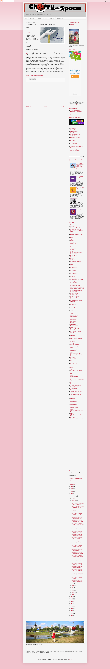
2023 (72, 491)
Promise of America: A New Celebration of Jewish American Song (76, 354)
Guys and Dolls (73, 282)
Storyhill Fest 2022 (75, 511)
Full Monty (72, 268)
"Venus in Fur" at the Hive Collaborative (79, 200)
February (74, 592)
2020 (72, 598)
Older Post (62, 106)
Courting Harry (73, 259)
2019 (72, 599)
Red (71, 360)
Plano (71, 347)
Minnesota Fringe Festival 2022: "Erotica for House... (77, 578)
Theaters (39, 18)
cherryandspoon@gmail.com (75, 104)
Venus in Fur (72, 398)
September (74, 500)
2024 (72, 490)
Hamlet (71, 284)
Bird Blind (72, 240)
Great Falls (72, 276)
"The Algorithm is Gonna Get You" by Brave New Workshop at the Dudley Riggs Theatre (80, 166)
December (74, 495)
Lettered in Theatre (74, 131)
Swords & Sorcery (74, 383)
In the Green (72, 302)
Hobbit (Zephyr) (73, 291)
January (73, 594)
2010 (72, 615)
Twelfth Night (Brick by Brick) (76, 391)
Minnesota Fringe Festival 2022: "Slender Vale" (76, 543)
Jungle (71, 313)
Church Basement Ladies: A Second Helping (76, 253)
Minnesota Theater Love (75, 134)
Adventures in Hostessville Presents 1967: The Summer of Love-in (76, 230)
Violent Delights (73, 401)
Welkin (71, 409)
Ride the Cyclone (73, 363)
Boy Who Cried (73, 243)
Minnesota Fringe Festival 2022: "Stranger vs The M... (77, 581)
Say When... (72, 369)
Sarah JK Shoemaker (46, 80)
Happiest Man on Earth (75, 285)
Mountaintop (72, 335)
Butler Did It (72, 245)
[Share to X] (32, 79)
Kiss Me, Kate (73, 318)
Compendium (73, 129)
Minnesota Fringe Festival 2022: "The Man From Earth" (77, 524)
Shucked (72, 372)
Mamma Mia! (73, 324)
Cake (71, 246)
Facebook (72, 24)
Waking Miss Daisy (74, 406)
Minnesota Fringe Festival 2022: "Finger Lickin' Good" (77, 535)
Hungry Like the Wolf (74, 296)
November (74, 496)
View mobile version (45, 109)
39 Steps (72, 224)
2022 (72, 493)
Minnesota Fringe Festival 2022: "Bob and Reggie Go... (77, 556)
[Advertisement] (45, 95)
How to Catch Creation (75, 294)
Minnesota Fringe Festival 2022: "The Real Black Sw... (77, 570)
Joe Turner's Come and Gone (76, 309)
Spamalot (72, 378)
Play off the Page (73, 138)
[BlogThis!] (31, 79)
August (73, 502)
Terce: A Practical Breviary (75, 385)
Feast (71, 264)
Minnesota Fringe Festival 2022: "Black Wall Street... (77, 527)
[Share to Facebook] (33, 79)
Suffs (71, 382)
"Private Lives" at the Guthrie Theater (79, 211)
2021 (72, 596)
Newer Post (28, 106)
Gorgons (72, 275)
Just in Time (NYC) (74, 315)
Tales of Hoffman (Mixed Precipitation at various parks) (76, 111)
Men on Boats (73, 327)
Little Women (73, 319)
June (73, 585)
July (72, 583)
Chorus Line (72, 251)
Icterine (30, 32)
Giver (71, 272)
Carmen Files (73, 248)
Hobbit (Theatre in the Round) (76, 290)
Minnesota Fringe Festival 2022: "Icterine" (76, 550)
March (73, 590)
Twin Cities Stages (74, 149)
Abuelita (72, 226)
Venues (45, 18)
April (73, 589)
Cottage (72, 258)
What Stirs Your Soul (74, 150)
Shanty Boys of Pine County (76, 370)
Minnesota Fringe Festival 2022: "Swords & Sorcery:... (77, 532)
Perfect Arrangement (74, 344)
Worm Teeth (72, 417)
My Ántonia (72, 340)
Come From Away (74, 255)
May (73, 587)
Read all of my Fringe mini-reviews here (34, 75)
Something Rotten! (74, 376)
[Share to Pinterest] (35, 79)
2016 (72, 605)
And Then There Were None (76, 234)
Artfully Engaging (73, 128)
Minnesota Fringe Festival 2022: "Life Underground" (77, 561)
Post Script (72, 140)
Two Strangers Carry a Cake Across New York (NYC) (76, 396)
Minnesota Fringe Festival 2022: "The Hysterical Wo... (77, 529)
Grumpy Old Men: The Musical (76, 279)
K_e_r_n (36, 80)
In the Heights (73, 304)
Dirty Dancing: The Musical (75, 261)
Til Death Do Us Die (74, 386)
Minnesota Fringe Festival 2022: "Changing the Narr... (77, 553)
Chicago (72, 249)
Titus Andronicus (73, 388)
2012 (72, 612)
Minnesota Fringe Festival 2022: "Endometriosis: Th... (77, 567)
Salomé (71, 367)
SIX (71, 373)
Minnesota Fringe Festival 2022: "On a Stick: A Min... (77, 573)
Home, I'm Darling (74, 293)
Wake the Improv (73, 404)
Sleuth (71, 375)
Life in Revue (73, 132)
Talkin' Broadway (73, 143)
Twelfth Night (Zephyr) (74, 392)
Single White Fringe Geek (75, 142)
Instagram (72, 25)
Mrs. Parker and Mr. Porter (75, 337)
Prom (71, 352)
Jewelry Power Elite (74, 306)
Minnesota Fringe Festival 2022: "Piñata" (76, 559)
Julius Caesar (73, 312)
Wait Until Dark (73, 403)
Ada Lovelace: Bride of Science (76, 227)
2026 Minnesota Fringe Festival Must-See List (79, 177)
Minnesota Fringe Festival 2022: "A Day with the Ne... (77, 564)
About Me (32, 18)
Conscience (72, 256)
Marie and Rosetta (74, 325)
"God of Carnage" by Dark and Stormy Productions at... (77, 504)
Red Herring (72, 361)
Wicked (71, 413)
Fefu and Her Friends (74, 265)
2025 (72, 488)
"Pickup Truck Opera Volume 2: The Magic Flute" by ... (77, 507)
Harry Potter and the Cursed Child (77, 287)
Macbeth (72, 322)
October (73, 498)
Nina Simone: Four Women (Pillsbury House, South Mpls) (76, 114)
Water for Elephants (74, 407)
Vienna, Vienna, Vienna (75, 400)
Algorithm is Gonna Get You (76, 232)
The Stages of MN (74, 145)
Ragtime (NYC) (73, 358)
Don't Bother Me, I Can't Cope (76, 262)
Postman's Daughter (74, 349)
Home (26, 18)
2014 (72, 608)
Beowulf (72, 236)
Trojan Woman (73, 389)
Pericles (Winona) (74, 346)
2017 (72, 603)
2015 (72, 606)
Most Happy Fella (73, 334)
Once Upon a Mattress (74, 343)
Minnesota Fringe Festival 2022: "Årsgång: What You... (77, 541)
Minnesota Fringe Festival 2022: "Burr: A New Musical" (77, 575)
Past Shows (51, 18)
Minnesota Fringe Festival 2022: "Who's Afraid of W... (77, 538)
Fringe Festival (32, 80)
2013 (72, 610)
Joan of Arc (72, 307)
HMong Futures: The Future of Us (77, 288)
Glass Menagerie (73, 273)
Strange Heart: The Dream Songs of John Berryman (77, 380)
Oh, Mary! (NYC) (73, 341)
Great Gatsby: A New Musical (76, 278)
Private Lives (73, 350)
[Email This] (29, 79)
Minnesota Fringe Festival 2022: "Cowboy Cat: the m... (77, 521)
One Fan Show (73, 135)
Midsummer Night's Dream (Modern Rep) (75, 329)
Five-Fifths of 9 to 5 (74, 267)
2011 (72, 613)
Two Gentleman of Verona (75, 394)
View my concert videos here (76, 480)
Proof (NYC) (72, 357)
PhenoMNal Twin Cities (75, 137)
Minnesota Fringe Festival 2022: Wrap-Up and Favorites (76, 514)
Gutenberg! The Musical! (75, 281)
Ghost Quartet (73, 270)
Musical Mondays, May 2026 (76, 338)
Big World (72, 237)
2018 (72, 601)
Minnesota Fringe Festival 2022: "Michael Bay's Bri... (77, 518)
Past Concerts (60, 18)
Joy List (71, 310)
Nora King (40, 80)
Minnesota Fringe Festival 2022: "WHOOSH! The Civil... (76, 546)
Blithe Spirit (72, 242)
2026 (72, 486)
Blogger (70, 659)
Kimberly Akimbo (73, 316)
